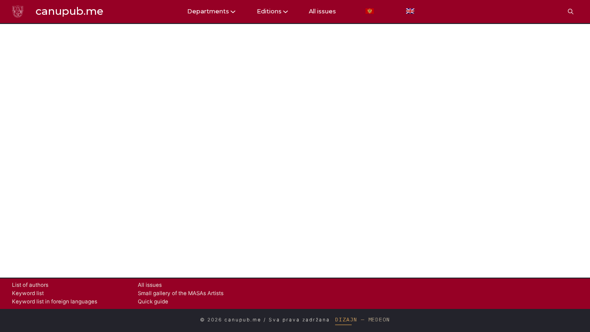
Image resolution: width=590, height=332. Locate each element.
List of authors (30, 285)
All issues (322, 11)
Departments (208, 11)
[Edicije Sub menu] (286, 12)
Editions (269, 11)
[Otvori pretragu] (570, 11)
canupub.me (69, 11)
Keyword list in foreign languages (54, 301)
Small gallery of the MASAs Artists (181, 293)
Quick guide (153, 301)
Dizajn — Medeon (362, 319)
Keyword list (28, 293)
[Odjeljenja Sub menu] (233, 12)
